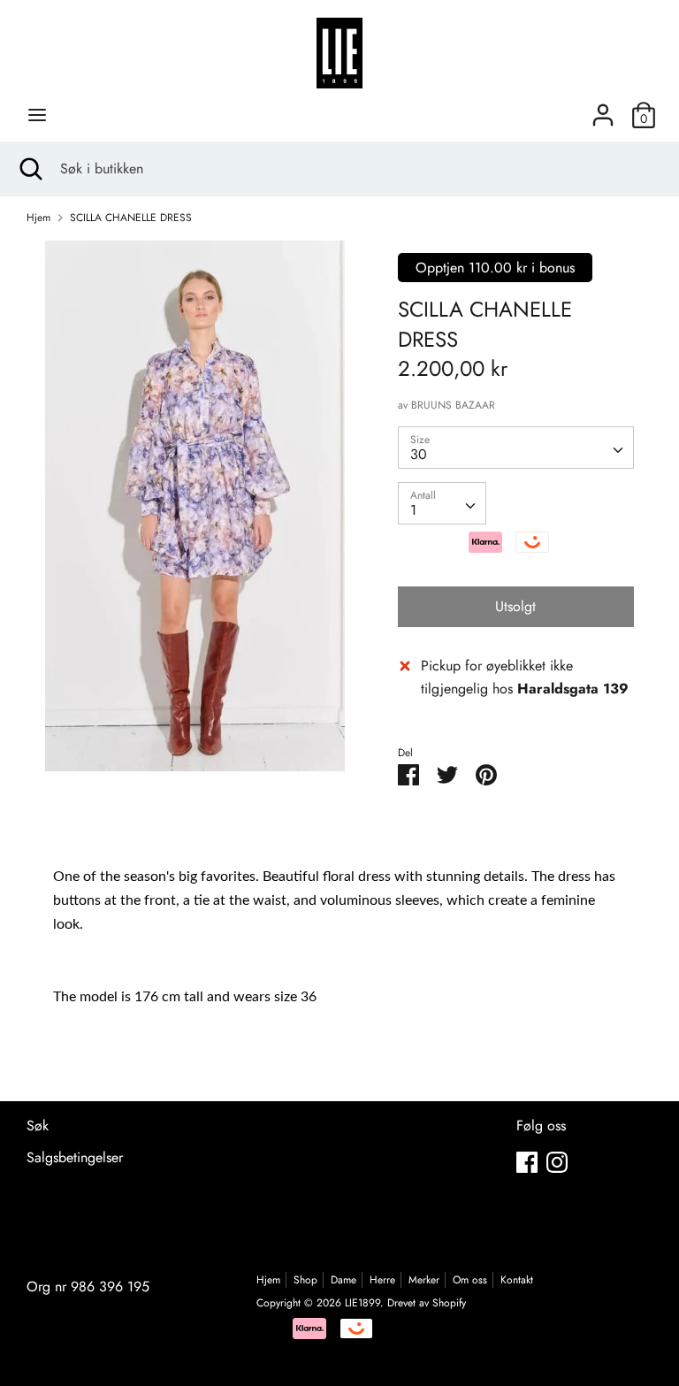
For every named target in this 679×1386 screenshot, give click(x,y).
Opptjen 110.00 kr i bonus (495, 267)
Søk (38, 1125)
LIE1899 (362, 1303)
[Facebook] (527, 1162)
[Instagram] (557, 1162)
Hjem (268, 1280)
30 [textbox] (418, 454)
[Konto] (603, 108)
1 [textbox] (413, 510)
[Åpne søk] (30, 169)
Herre (382, 1280)
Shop (305, 1280)
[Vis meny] (37, 115)
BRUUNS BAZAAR (453, 405)
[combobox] (516, 447)
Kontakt (516, 1280)
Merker (423, 1280)
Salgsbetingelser (75, 1157)
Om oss (470, 1280)
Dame (343, 1280)
